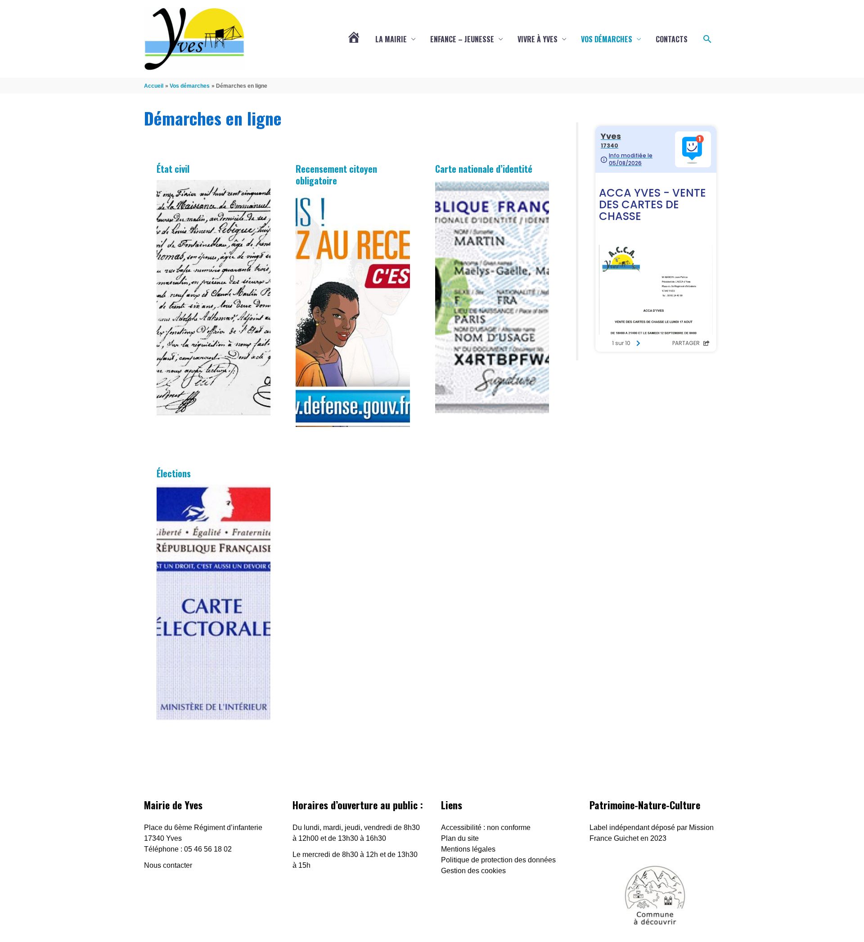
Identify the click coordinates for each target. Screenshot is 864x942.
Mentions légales (468, 849)
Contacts (672, 39)
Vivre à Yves (538, 39)
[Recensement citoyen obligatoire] (353, 309)
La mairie (391, 39)
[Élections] (214, 602)
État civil (173, 168)
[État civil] (214, 298)
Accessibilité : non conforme (486, 827)
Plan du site (460, 838)
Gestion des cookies (473, 871)
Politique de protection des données (498, 860)
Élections (174, 473)
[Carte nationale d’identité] (492, 298)
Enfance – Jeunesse (462, 39)
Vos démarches (606, 39)
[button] (707, 39)
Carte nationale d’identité (483, 168)
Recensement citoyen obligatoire (336, 174)
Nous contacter (168, 865)
